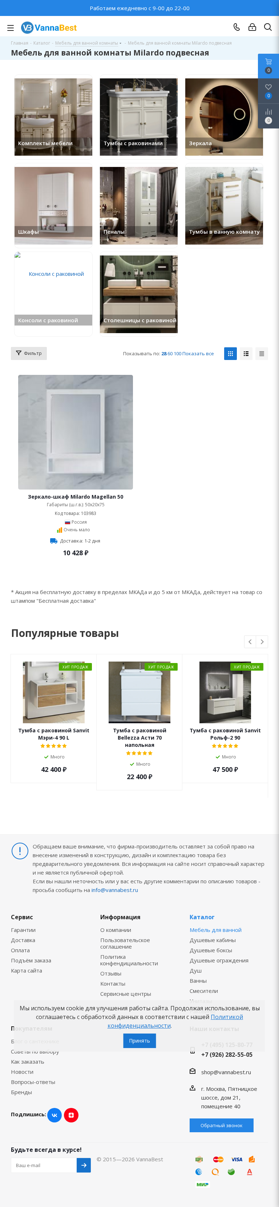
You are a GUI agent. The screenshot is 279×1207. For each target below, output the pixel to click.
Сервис (22, 917)
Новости (22, 1071)
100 (177, 353)
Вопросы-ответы (33, 1081)
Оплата (20, 950)
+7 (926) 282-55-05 (226, 1055)
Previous (250, 642)
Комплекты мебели (45, 143)
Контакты (112, 983)
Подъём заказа (31, 960)
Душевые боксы (211, 950)
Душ (196, 970)
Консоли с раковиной (48, 320)
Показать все (198, 353)
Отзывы (110, 973)
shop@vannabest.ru (226, 1072)
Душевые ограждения (219, 960)
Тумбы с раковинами (133, 143)
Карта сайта (26, 970)
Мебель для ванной (216, 929)
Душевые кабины (213, 940)
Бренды (21, 1092)
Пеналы (114, 231)
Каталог (202, 917)
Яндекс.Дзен (71, 1115)
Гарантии (23, 929)
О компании (115, 929)
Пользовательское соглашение (125, 943)
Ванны (198, 980)
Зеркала (200, 143)
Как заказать (27, 1061)
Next (262, 642)
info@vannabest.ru (115, 889)
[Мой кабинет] (252, 27)
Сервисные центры (125, 993)
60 (170, 353)
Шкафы (28, 231)
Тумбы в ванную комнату (224, 231)
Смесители (204, 990)
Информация (120, 917)
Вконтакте (54, 1115)
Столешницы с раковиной (140, 320)
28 (163, 353)
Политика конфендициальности (129, 960)
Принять (139, 1040)
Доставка (23, 940)
